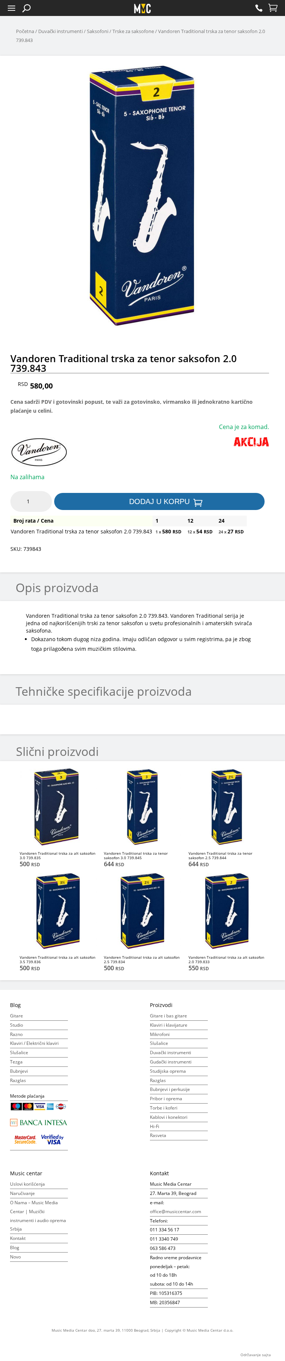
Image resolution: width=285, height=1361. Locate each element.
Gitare (16, 1016)
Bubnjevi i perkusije (170, 1089)
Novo (15, 1257)
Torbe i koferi (163, 1108)
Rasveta (158, 1135)
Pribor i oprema (166, 1098)
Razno (16, 1034)
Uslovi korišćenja (27, 1184)
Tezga (16, 1062)
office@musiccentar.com (175, 1211)
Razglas (18, 1080)
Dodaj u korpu (159, 501)
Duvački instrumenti (60, 31)
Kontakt (18, 1238)
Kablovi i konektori (168, 1117)
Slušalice (19, 1052)
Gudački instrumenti (170, 1062)
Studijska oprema (168, 1071)
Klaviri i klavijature (168, 1025)
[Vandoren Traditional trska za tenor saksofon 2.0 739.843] (142, 186)
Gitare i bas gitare (168, 1016)
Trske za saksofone (133, 31)
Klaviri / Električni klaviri (34, 1043)
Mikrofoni (160, 1034)
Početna (25, 31)
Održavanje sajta (255, 1354)
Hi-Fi (154, 1126)
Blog (14, 1247)
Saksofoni (97, 31)
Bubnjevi (19, 1071)
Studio (16, 1025)
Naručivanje (22, 1193)
